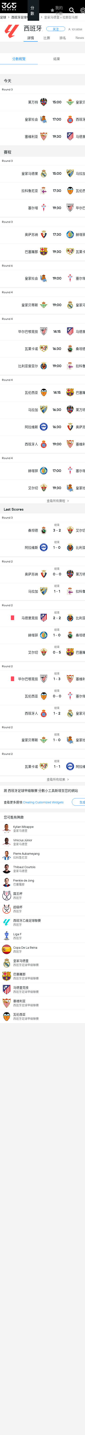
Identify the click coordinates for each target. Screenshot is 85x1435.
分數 (32, 11)
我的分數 (59, 11)
